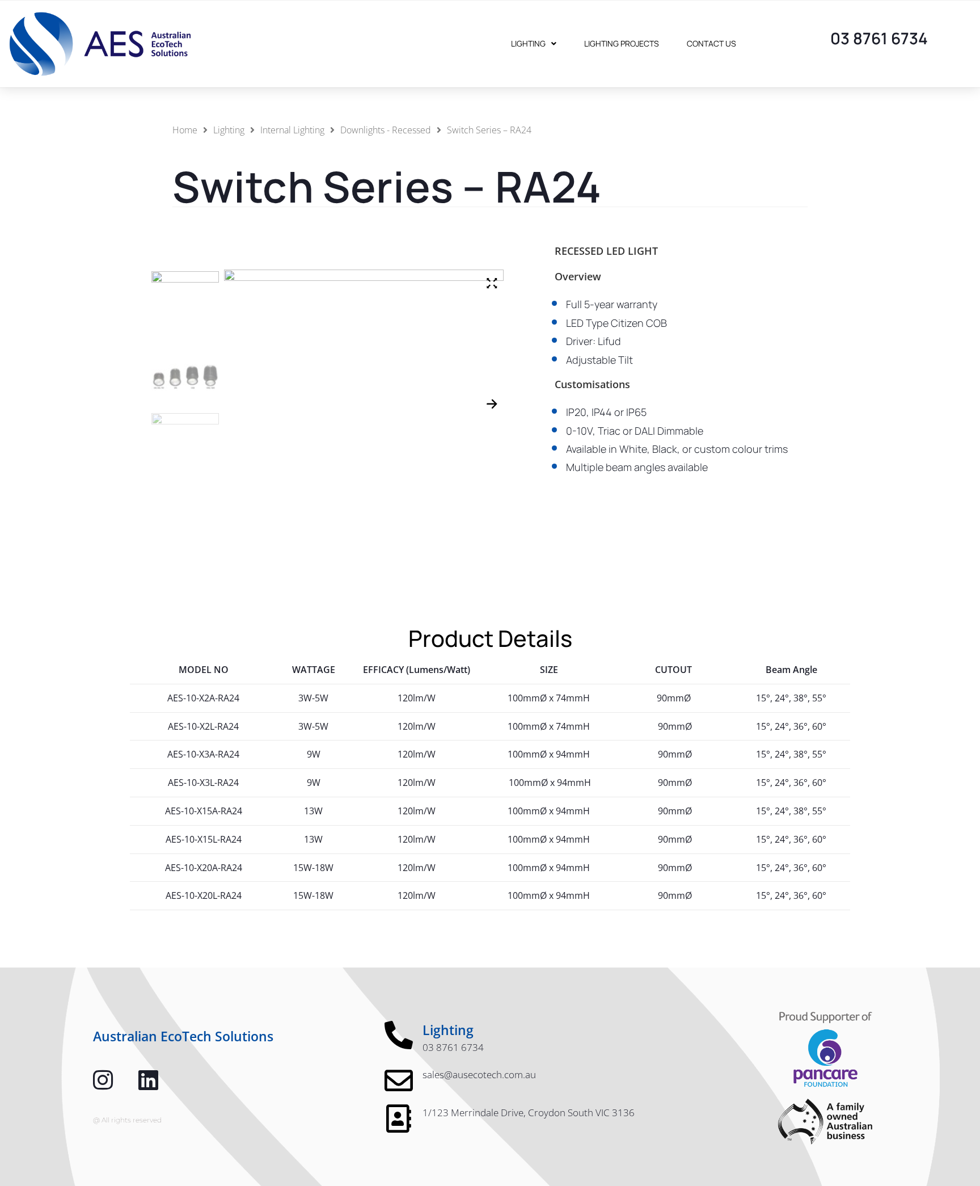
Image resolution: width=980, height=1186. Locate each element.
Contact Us (711, 43)
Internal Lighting (292, 130)
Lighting (528, 43)
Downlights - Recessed (385, 130)
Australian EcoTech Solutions (183, 1036)
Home (184, 130)
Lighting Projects (621, 43)
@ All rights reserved (127, 1120)
